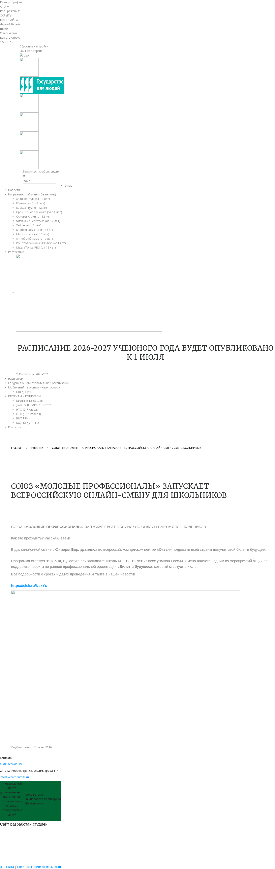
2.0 (6, 42)
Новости (14, 190)
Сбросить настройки (34, 46)
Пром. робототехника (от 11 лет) (39, 212)
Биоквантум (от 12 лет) (32, 208)
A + (6, 6)
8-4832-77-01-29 (11, 764)
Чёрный (5, 24)
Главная (16, 448)
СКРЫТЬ (6, 15)
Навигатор (15, 378)
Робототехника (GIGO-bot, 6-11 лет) (41, 243)
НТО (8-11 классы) (28, 414)
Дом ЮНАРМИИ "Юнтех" (33, 405)
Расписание (16, 252)
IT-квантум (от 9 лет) (30, 203)
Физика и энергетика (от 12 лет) (38, 221)
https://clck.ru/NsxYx (29, 586)
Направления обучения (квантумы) (32, 194)
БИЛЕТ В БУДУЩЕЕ (29, 401)
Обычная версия (31, 51)
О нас (68, 185)
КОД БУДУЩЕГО (27, 423)
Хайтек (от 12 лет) (28, 225)
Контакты (15, 427)
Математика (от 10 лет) (32, 234)
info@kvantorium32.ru (14, 777)
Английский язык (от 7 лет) (34, 238)
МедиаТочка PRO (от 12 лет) (36, 247)
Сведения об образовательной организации (38, 383)
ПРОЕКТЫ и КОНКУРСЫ (24, 396)
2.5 (11, 42)
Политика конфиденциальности (39, 867)
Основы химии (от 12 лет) (34, 216)
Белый (15, 24)
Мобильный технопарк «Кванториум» (34, 387)
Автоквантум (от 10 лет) (33, 199)
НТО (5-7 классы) (27, 409)
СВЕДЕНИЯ (23, 392)
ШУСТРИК (23, 418)
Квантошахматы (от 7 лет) (34, 230)
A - (2, 6)
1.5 (2, 42)
